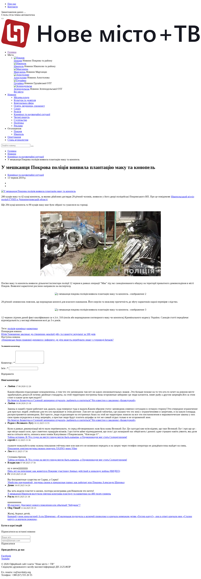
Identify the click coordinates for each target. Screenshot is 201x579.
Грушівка (19, 83)
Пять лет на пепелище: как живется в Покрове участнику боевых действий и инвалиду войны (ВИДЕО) (64, 471)
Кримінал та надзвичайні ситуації (32, 114)
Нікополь (19, 66)
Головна (12, 52)
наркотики (32, 328)
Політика (19, 123)
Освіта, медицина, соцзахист (29, 106)
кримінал (21, 328)
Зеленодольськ (22, 89)
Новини (12, 94)
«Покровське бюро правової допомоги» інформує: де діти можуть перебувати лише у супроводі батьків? (57, 339)
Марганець (20, 72)
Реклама (18, 125)
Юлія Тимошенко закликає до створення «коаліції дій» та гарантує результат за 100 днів (48, 334)
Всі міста (18, 91)
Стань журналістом (18, 140)
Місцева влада (21, 97)
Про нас (12, 4)
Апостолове (20, 77)
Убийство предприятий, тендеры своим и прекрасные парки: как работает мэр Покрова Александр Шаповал (66, 482)
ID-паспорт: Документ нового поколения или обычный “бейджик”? (44, 505)
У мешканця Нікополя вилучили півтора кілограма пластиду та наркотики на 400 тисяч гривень (59, 493)
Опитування (14, 137)
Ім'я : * (5, 368)
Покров (18, 60)
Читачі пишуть (22, 117)
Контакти (13, 6)
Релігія (17, 111)
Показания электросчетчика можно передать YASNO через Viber (42, 448)
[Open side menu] (2, 18)
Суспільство (20, 120)
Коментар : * (8, 362)
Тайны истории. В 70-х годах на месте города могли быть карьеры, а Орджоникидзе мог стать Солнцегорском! (67, 437)
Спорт (17, 108)
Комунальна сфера (24, 103)
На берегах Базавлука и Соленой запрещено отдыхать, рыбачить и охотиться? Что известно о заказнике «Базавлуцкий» (72, 400)
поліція (11, 328)
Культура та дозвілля (25, 100)
